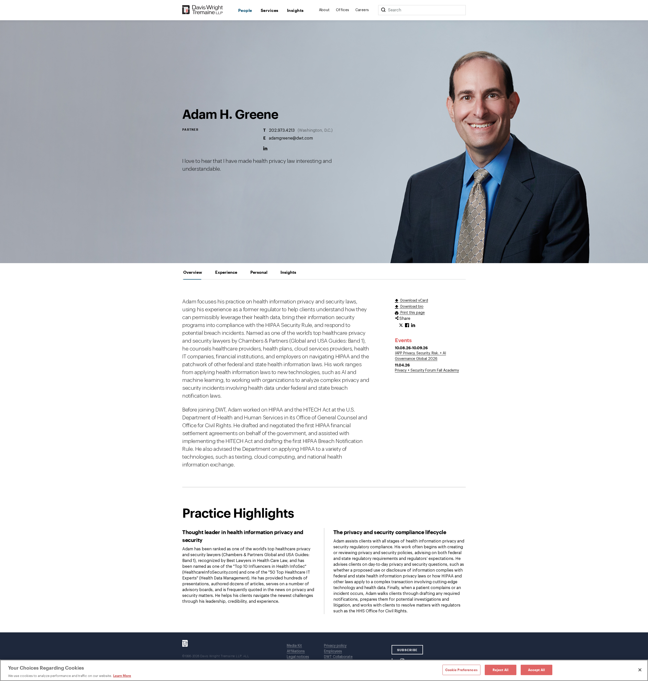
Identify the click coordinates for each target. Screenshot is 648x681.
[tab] (192, 272)
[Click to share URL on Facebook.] (407, 325)
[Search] (383, 10)
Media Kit (294, 646)
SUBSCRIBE (407, 650)
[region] (324, 670)
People (245, 10)
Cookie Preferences (461, 670)
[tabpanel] (324, 456)
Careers (362, 10)
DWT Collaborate (338, 657)
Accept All (536, 670)
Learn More (122, 676)
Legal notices (298, 657)
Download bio (411, 306)
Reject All (501, 670)
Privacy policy (335, 646)
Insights (295, 10)
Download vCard (413, 300)
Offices (342, 10)
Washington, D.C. (315, 130)
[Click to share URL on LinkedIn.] (413, 325)
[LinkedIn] (265, 148)
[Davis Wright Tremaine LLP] (202, 10)
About (324, 10)
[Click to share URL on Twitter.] (401, 325)
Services (269, 10)
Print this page (412, 313)
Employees (333, 651)
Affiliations (296, 651)
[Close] (639, 669)
